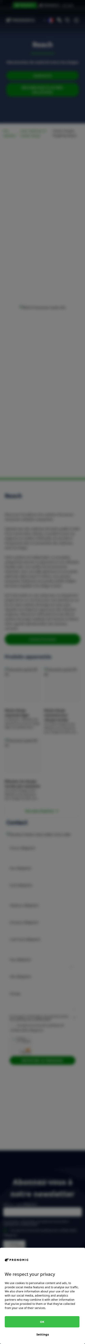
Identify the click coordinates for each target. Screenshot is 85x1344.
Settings (42, 1334)
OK (42, 1322)
